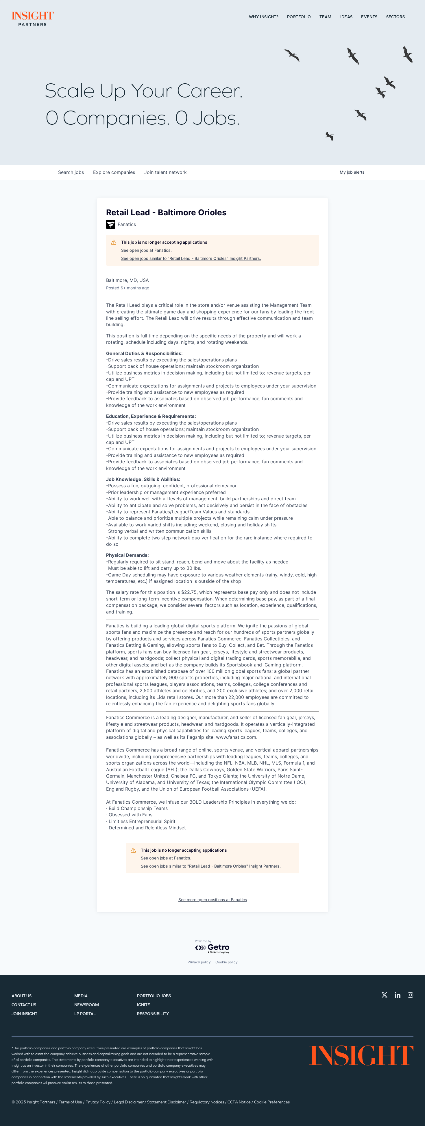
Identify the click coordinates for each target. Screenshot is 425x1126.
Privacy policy (199, 962)
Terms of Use (71, 1102)
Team (325, 16)
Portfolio (299, 16)
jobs (71, 172)
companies (114, 172)
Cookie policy (226, 962)
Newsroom (86, 1004)
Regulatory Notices (207, 1102)
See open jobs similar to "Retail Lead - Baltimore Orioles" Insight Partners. (191, 258)
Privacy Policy (98, 1102)
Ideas (346, 16)
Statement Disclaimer (167, 1102)
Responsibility (153, 1013)
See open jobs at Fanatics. (146, 250)
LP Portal (85, 1013)
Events (369, 16)
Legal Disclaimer (129, 1102)
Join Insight (24, 1013)
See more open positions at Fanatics (212, 899)
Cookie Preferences (272, 1102)
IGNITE (143, 1004)
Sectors (395, 16)
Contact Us (24, 1004)
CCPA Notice (240, 1102)
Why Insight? (263, 16)
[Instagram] (410, 995)
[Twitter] (384, 995)
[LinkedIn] (397, 995)
